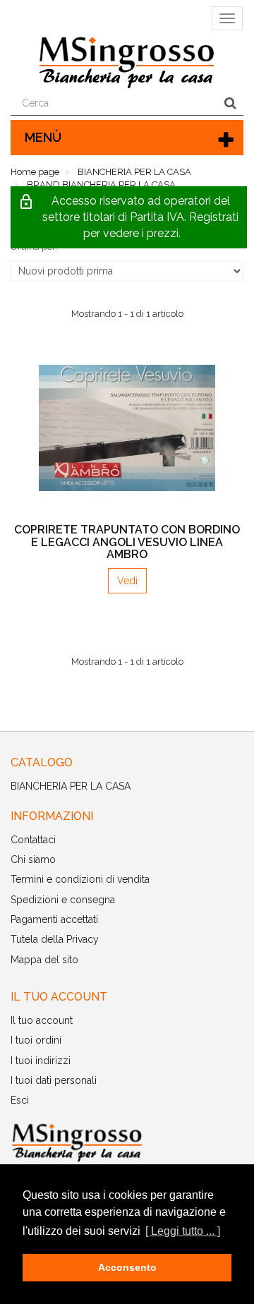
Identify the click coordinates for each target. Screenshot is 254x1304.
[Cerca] (230, 104)
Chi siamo (33, 859)
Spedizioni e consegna (63, 899)
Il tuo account (42, 1020)
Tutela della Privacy (55, 939)
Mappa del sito (44, 959)
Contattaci (33, 839)
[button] (129, 217)
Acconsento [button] (127, 1267)
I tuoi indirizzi (41, 1060)
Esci (20, 1100)
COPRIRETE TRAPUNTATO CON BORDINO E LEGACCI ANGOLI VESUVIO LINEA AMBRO (127, 542)
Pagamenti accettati (54, 919)
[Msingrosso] (127, 1142)
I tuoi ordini (36, 1040)
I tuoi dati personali (54, 1080)
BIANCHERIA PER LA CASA (71, 786)
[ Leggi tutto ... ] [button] (182, 1231)
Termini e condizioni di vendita (80, 879)
